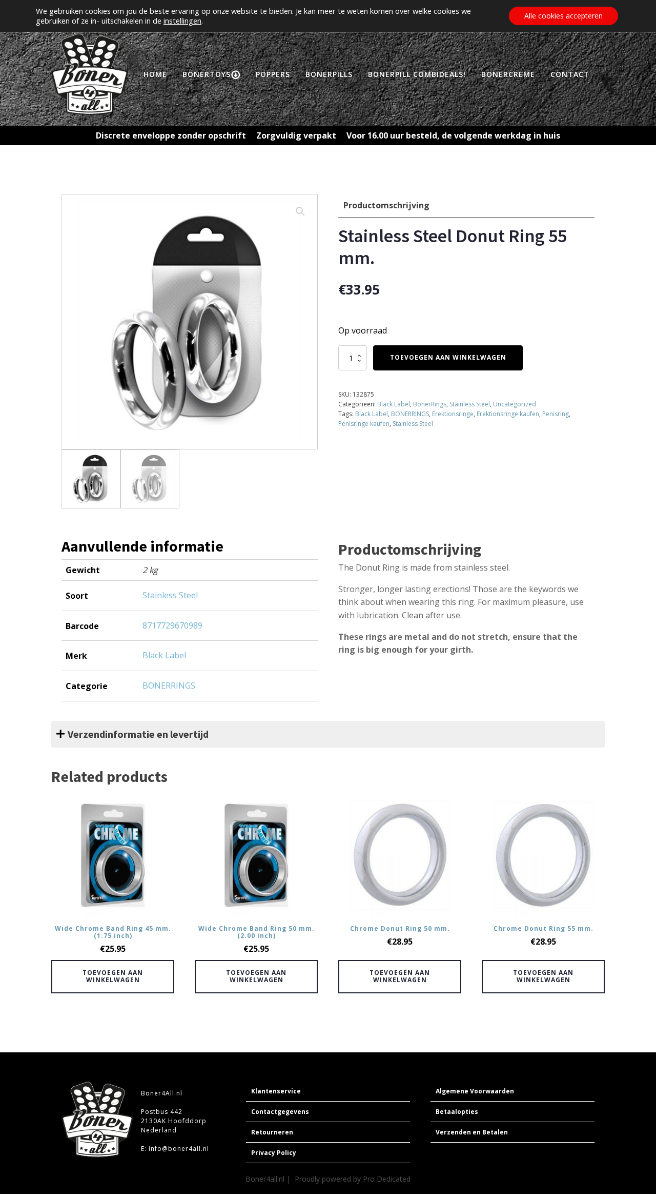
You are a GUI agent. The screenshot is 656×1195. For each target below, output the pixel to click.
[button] (300, 211)
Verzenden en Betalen (472, 1132)
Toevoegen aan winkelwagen (448, 357)
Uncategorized (514, 404)
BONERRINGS (410, 413)
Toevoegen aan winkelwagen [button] (113, 976)
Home (155, 74)
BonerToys (206, 74)
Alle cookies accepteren (563, 16)
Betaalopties (457, 1111)
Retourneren (272, 1132)
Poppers (273, 74)
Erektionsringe (453, 413)
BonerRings (429, 404)
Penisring (555, 413)
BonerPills (329, 74)
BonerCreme (508, 74)
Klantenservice (276, 1091)
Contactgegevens (280, 1111)
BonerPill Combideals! (417, 74)
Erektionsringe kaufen (508, 413)
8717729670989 (172, 625)
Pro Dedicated (387, 1179)
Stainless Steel (469, 404)
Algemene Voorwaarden (475, 1091)
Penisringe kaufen (363, 423)
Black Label (393, 404)
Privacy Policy (273, 1152)
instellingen (182, 20)
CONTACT (569, 74)
